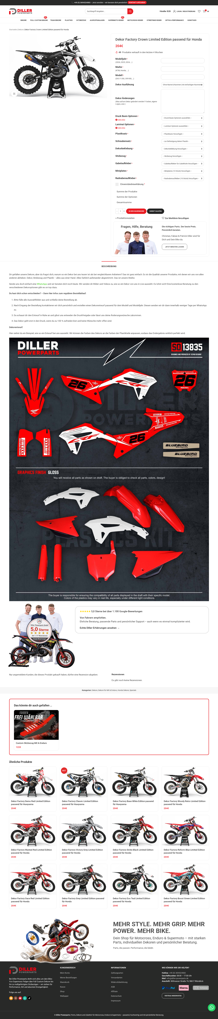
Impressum (116, 1001)
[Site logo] (20, 11)
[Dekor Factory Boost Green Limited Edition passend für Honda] (185, 879)
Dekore (20, 30)
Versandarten (116, 977)
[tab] (109, 265)
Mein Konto (65, 973)
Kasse (62, 987)
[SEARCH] (130, 11)
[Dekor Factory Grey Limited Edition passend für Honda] (83, 879)
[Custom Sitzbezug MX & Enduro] (36, 725)
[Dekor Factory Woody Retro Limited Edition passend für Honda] (185, 782)
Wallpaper (64, 996)
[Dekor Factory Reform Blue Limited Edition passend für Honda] (185, 831)
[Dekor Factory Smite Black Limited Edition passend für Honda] (134, 831)
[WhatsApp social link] (25, 998)
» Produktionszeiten (125, 218)
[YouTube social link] (20, 998)
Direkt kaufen (156, 211)
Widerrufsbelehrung (119, 982)
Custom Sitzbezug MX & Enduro (31, 743)
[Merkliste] (199, 11)
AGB (113, 987)
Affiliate (114, 991)
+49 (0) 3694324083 (82, 3)
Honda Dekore (123, 690)
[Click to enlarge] (14, 94)
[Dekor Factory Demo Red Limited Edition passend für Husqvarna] (32, 782)
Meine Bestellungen (68, 977)
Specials (133, 690)
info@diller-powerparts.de (177, 978)
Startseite (13, 30)
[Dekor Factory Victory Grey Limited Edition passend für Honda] (83, 831)
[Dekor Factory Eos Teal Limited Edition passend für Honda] (134, 879)
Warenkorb (64, 982)
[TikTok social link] (29, 998)
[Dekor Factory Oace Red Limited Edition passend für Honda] (32, 879)
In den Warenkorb (136, 211)
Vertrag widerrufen (173, 996)
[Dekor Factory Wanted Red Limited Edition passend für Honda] (32, 831)
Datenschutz (116, 996)
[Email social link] (11, 998)
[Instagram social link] (16, 998)
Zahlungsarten (117, 973)
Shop (62, 991)
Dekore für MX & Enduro (107, 690)
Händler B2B (165, 11)
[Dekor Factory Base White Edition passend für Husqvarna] (134, 782)
